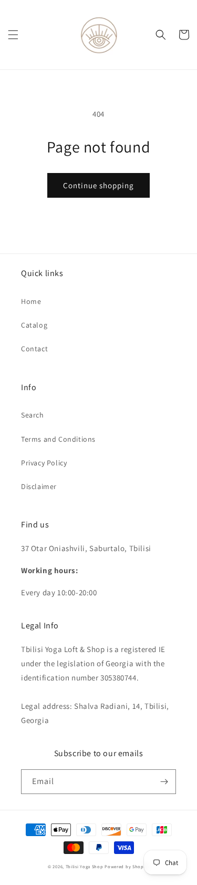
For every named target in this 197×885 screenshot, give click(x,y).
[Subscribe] (163, 781)
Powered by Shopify (127, 866)
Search (32, 415)
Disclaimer (39, 486)
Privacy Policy (44, 462)
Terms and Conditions (58, 439)
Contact (34, 348)
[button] (13, 34)
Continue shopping (98, 185)
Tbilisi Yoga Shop (84, 866)
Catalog (34, 325)
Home (31, 301)
